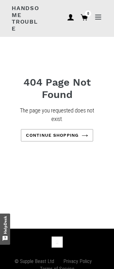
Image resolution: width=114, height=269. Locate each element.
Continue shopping (52, 135)
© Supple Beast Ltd (34, 261)
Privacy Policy (77, 261)
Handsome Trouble (25, 18)
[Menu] (98, 16)
